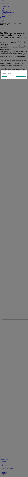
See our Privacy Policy (4, 74)
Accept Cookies (23, 76)
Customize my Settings (4, 76)
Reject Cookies (18, 76)
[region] (14, 74)
